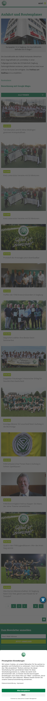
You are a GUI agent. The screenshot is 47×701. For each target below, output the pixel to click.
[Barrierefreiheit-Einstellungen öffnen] (43, 600)
